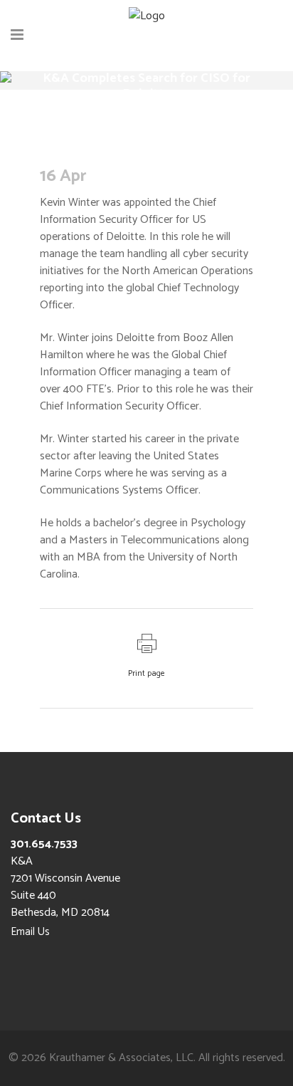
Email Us (30, 932)
